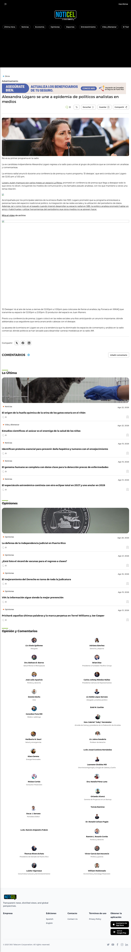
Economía (39, 27)
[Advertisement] (65, 49)
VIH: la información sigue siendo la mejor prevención (32, 597)
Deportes (70, 27)
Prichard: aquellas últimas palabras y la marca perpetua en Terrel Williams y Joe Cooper (53, 615)
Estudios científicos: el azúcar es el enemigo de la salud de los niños (41, 430)
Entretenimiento (88, 27)
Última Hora (9, 27)
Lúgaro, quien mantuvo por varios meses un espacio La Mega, (32, 182)
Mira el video (8, 215)
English (49, 923)
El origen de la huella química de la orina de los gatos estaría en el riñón (43, 412)
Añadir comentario (118, 355)
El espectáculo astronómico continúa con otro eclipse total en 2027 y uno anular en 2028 (53, 485)
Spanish (49, 919)
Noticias (25, 27)
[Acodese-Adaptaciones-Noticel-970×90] (65, 88)
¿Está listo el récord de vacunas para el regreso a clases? (34, 561)
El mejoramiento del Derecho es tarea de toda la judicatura (36, 579)
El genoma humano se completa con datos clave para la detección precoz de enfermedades (55, 467)
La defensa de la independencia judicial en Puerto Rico (34, 543)
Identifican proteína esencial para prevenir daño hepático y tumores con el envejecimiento (55, 449)
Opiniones (55, 27)
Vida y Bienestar (109, 27)
